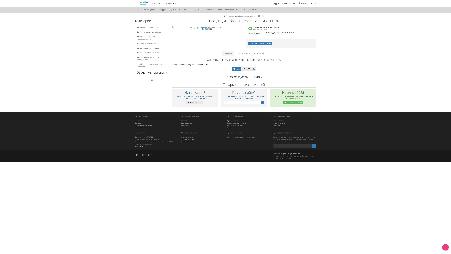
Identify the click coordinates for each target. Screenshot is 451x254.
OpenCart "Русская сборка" (291, 154)
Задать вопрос (196, 102)
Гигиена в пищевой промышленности (199, 9)
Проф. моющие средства (228, 9)
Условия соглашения (142, 128)
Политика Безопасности (143, 125)
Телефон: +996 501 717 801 (144, 137)
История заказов (279, 123)
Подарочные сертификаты (236, 123)
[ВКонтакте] (203, 29)
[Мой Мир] (211, 29)
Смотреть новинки (294, 102)
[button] (284, 3)
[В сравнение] (253, 69)
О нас (137, 121)
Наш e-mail (139, 146)
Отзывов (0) (259, 53)
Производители (232, 121)
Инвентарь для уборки (147, 9)
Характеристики (243, 53)
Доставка (138, 123)
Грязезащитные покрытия (252, 9)
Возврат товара (186, 123)
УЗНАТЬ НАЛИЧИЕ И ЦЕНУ (260, 43)
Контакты (184, 121)
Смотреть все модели (270, 35)
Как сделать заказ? (187, 142)
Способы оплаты (187, 137)
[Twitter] (206, 29)
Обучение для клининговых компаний (149, 65)
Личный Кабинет (279, 121)
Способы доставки (187, 139)
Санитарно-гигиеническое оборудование (149, 58)
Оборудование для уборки (170, 9)
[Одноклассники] (208, 29)
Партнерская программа (235, 125)
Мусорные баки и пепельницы (151, 53)
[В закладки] (248, 69)
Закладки (276, 125)
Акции (229, 128)
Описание (228, 53)
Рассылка (276, 128)
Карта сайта (185, 125)
